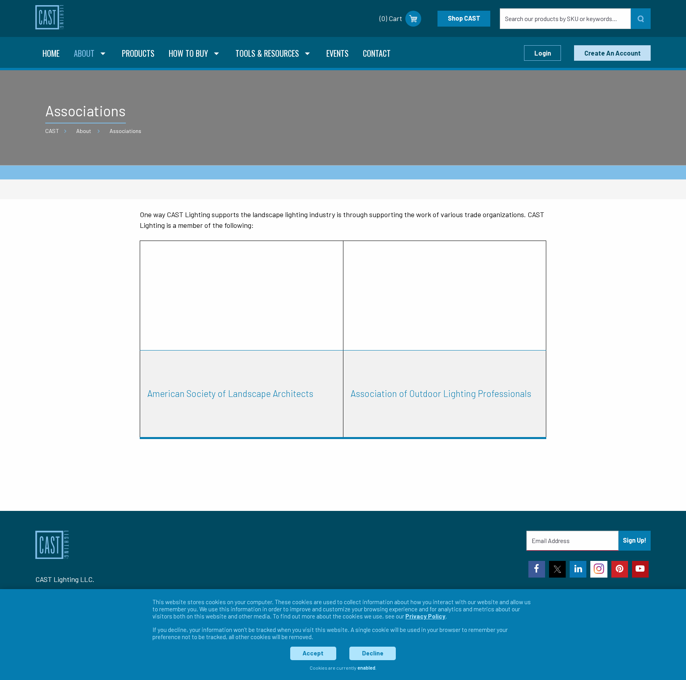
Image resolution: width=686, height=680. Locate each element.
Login (542, 53)
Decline (372, 653)
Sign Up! (634, 540)
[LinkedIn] (578, 569)
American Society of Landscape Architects (230, 393)
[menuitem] (51, 54)
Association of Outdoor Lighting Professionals (441, 393)
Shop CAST (464, 18)
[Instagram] (598, 569)
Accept (313, 653)
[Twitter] (557, 569)
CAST (52, 130)
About (83, 130)
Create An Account (612, 53)
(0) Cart (391, 18)
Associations (125, 130)
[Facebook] (536, 569)
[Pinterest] (619, 569)
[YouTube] (640, 569)
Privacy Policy (425, 616)
